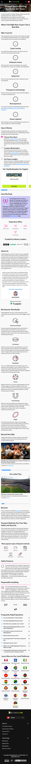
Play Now (14, 186)
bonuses (18, 510)
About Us (4, 723)
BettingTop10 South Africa (15, 671)
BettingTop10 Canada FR (15, 664)
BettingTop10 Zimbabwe (25, 691)
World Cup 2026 (6, 748)
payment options (14, 153)
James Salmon (15, 297)
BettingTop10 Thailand (15, 678)
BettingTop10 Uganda (6, 690)
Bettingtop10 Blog (10, 465)
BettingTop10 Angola (25, 684)
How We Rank (14, 216)
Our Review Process (7, 726)
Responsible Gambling (7, 728)
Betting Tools (5, 743)
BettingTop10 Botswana (6, 699)
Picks (9, 497)
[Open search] (26, 1)
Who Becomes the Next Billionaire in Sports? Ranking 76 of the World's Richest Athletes (15, 461)
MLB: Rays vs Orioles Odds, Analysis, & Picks (12, 494)
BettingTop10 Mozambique (15, 706)
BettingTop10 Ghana (6, 684)
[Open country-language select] (29, 2)
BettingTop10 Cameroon (15, 699)
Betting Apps (5, 746)
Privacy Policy (5, 731)
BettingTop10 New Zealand (5, 671)
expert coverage (14, 139)
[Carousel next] (29, 244)
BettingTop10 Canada (6, 663)
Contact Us (5, 734)
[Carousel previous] (1, 244)
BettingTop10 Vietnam (6, 678)
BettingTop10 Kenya (25, 678)
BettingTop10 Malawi (25, 698)
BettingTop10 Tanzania (15, 684)
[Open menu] (2, 1)
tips (13, 161)
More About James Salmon (15, 289)
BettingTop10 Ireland (25, 663)
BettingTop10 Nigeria (25, 670)
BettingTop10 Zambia (15, 690)
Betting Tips (5, 740)
